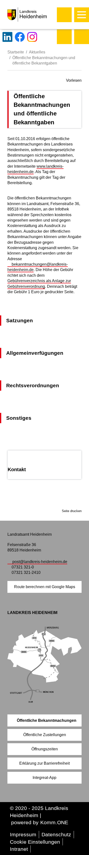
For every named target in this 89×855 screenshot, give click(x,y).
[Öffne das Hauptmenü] (81, 14)
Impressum (23, 834)
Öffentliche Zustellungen (44, 735)
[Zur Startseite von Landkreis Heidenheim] (37, 14)
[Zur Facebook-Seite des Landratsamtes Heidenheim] (20, 37)
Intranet (19, 849)
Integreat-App (44, 777)
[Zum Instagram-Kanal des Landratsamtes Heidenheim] (32, 37)
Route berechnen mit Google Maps (44, 587)
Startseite (15, 52)
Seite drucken (72, 511)
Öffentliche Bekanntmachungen (46, 720)
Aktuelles (37, 52)
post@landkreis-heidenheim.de (39, 562)
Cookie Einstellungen (35, 842)
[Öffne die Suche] (64, 14)
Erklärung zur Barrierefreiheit (44, 763)
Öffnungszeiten (44, 749)
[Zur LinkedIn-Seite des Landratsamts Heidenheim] (7, 37)
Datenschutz (56, 834)
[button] (64, 36)
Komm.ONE (54, 822)
